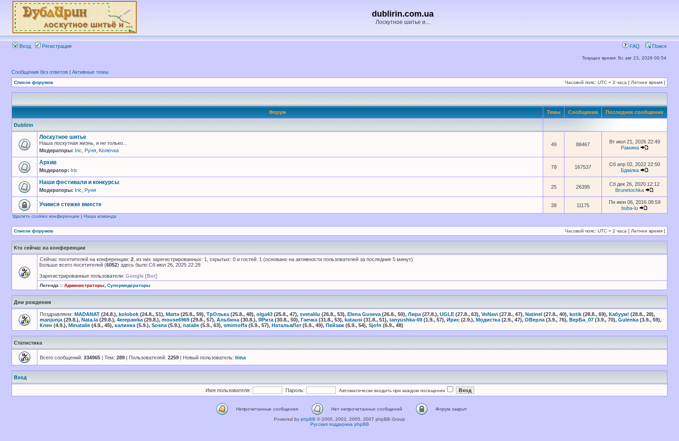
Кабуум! (619, 314)
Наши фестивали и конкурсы (79, 182)
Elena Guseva (364, 314)
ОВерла (535, 319)
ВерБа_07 (581, 319)
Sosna (159, 325)
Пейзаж (335, 325)
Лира (414, 314)
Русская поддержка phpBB (339, 424)
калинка (125, 325)
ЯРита (265, 319)
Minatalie (79, 325)
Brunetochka (629, 190)
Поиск (659, 46)
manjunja (51, 319)
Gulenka (628, 319)
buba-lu (629, 208)
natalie (191, 325)
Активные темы (90, 72)
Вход (24, 46)
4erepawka (130, 319)
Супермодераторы (129, 285)
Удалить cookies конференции (45, 216)
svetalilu (310, 314)
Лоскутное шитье (62, 137)
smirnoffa (235, 325)
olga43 (264, 314)
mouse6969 (175, 319)
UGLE (447, 314)
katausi (353, 319)
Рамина (630, 147)
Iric (78, 150)
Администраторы (84, 285)
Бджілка (630, 170)
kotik (576, 314)
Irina (240, 357)
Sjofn (375, 325)
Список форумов (33, 82)
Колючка (109, 150)
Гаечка (309, 319)
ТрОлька (217, 314)
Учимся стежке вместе (70, 204)
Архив (47, 162)
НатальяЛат (286, 325)
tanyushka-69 (405, 319)
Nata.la (89, 319)
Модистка (488, 319)
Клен (46, 325)
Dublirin (23, 125)
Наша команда (100, 216)
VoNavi (489, 314)
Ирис (453, 319)
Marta (172, 314)
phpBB (308, 419)
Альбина (228, 319)
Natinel (533, 314)
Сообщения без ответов (40, 72)
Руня (90, 150)
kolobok (129, 314)
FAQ (634, 46)
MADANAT (87, 314)
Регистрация (56, 46)
